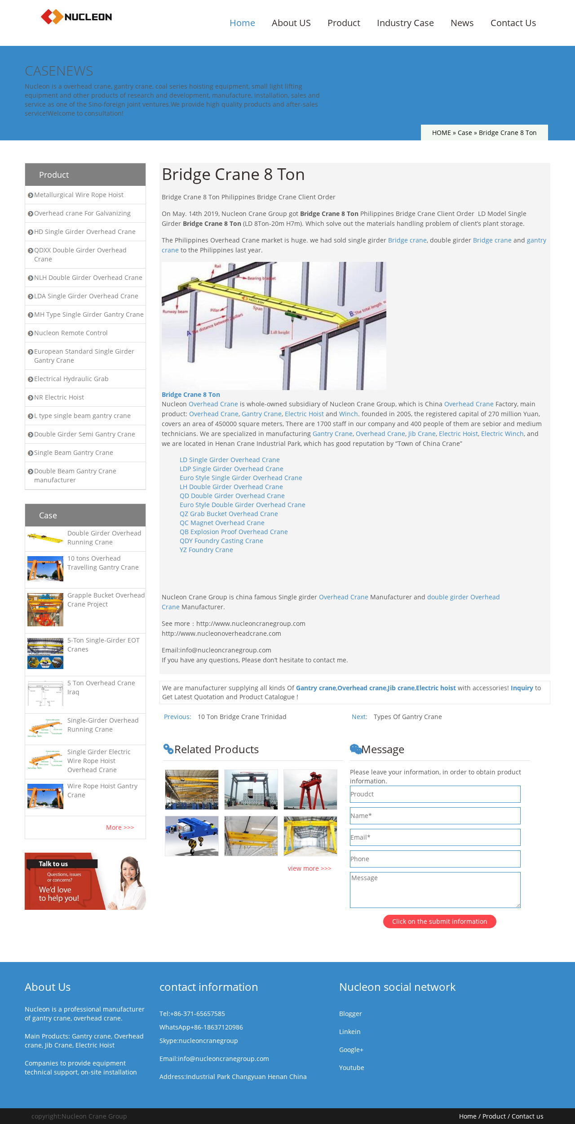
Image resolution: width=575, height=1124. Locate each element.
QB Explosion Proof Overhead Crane (234, 531)
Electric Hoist (304, 413)
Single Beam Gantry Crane (73, 452)
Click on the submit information (439, 921)
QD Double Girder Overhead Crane (232, 495)
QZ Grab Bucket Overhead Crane (229, 513)
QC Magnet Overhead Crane (222, 522)
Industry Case (405, 23)
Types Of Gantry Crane (408, 716)
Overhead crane (361, 687)
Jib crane (401, 687)
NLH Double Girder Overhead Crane (88, 277)
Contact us (528, 1116)
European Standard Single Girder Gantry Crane (84, 355)
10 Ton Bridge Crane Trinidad (242, 716)
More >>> (120, 827)
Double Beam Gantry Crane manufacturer (75, 475)
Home (242, 23)
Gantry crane (316, 687)
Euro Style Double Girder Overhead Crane (242, 504)
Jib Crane (422, 433)
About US (291, 23)
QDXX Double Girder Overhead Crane (80, 254)
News (462, 23)
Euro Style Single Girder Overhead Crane (241, 477)
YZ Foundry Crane (206, 549)
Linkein (350, 1031)
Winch (348, 413)
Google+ (351, 1049)
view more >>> (310, 868)
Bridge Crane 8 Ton (191, 394)
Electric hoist (436, 687)
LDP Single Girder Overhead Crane (231, 468)
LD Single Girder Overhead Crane (230, 459)
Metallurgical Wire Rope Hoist (79, 194)
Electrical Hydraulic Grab (71, 378)
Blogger (350, 1013)
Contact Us (513, 23)
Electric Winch (502, 433)
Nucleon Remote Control (71, 332)
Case (465, 132)
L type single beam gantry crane (82, 415)
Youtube (351, 1067)
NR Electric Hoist (59, 397)
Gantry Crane (262, 413)
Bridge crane (407, 240)
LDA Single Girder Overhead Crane (86, 296)
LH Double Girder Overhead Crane (231, 486)
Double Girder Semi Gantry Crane (84, 434)
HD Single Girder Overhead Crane (85, 231)
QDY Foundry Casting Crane (221, 540)
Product (343, 23)
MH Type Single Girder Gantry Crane (89, 314)
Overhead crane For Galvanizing (82, 213)
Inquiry (522, 687)
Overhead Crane (213, 404)
